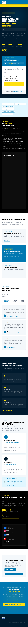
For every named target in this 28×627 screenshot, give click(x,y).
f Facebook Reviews (22, 301)
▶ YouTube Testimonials (6, 301)
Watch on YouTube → (10, 569)
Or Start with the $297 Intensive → (14, 608)
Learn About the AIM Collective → (10, 519)
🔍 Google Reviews (15, 301)
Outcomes (9, 623)
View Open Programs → (8, 259)
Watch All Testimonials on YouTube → (14, 352)
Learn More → (7, 240)
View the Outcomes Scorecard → (9, 410)
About (5, 623)
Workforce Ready (23, 623)
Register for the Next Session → (14, 84)
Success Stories (16, 623)
